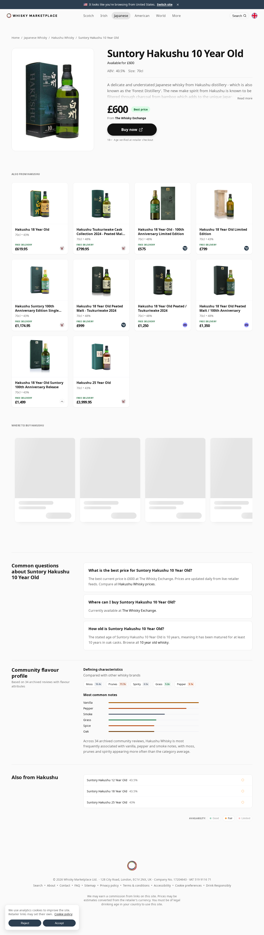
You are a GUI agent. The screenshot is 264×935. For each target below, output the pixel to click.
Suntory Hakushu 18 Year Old (107, 791)
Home (16, 38)
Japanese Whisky (35, 38)
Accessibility (162, 885)
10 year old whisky (154, 642)
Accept (59, 923)
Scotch (88, 15)
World (161, 15)
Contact (65, 885)
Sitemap (90, 885)
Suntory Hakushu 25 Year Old (107, 802)
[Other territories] (254, 16)
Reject (25, 923)
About (51, 885)
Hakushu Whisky (62, 38)
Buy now (129, 129)
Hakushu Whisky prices (136, 584)
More (176, 15)
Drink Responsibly (218, 885)
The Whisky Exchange (139, 610)
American (142, 15)
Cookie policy (63, 914)
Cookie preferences (188, 885)
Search (38, 885)
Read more (244, 98)
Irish (103, 15)
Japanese (121, 15)
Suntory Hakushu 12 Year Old (107, 780)
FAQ (77, 885)
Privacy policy (109, 885)
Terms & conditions (136, 885)
